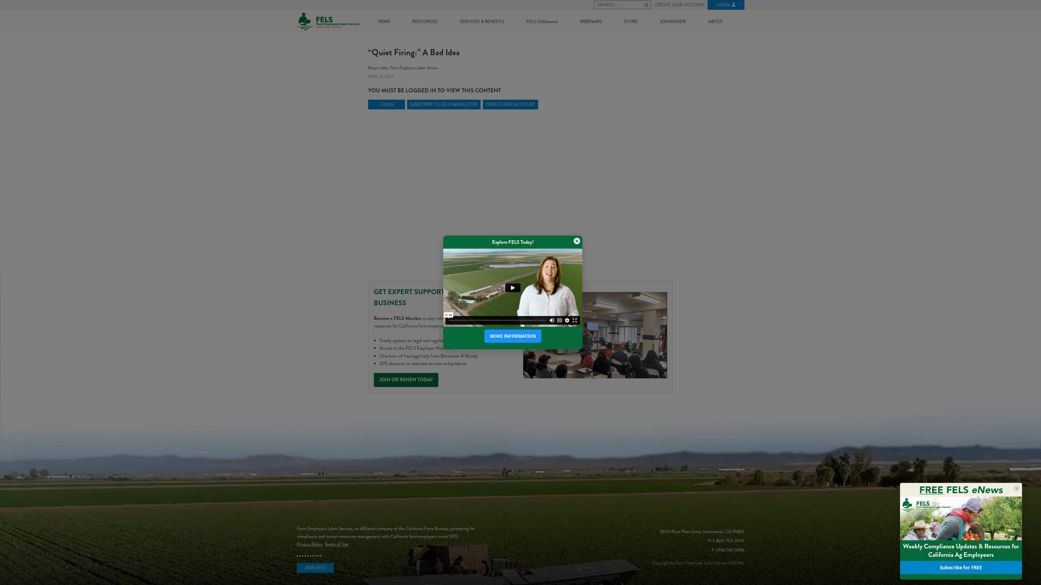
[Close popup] (577, 241)
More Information (513, 336)
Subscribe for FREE (961, 567)
